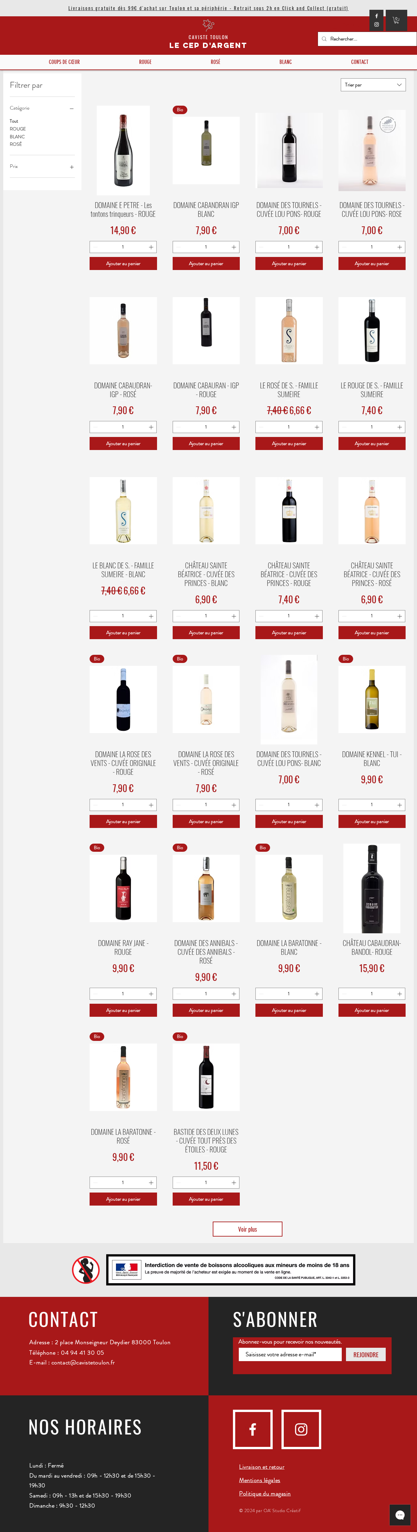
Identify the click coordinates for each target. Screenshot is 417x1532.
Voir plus (247, 1229)
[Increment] (152, 247)
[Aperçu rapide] (123, 150)
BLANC (17, 136)
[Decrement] (95, 247)
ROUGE (18, 129)
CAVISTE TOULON (208, 36)
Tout (14, 121)
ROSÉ (16, 144)
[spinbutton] (123, 247)
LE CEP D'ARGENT (208, 45)
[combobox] (373, 84)
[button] (396, 20)
